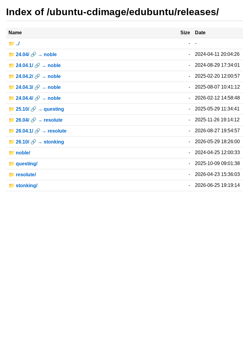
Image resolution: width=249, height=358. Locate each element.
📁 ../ (14, 43)
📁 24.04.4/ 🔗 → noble (35, 98)
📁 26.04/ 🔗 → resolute (36, 120)
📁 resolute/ (22, 174)
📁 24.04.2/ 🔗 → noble (35, 76)
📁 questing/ (23, 163)
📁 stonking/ (23, 185)
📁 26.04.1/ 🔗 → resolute (38, 130)
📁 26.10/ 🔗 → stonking (36, 141)
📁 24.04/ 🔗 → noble (33, 54)
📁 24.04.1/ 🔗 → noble (35, 65)
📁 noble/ (19, 152)
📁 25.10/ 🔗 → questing (36, 109)
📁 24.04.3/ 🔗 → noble (35, 87)
